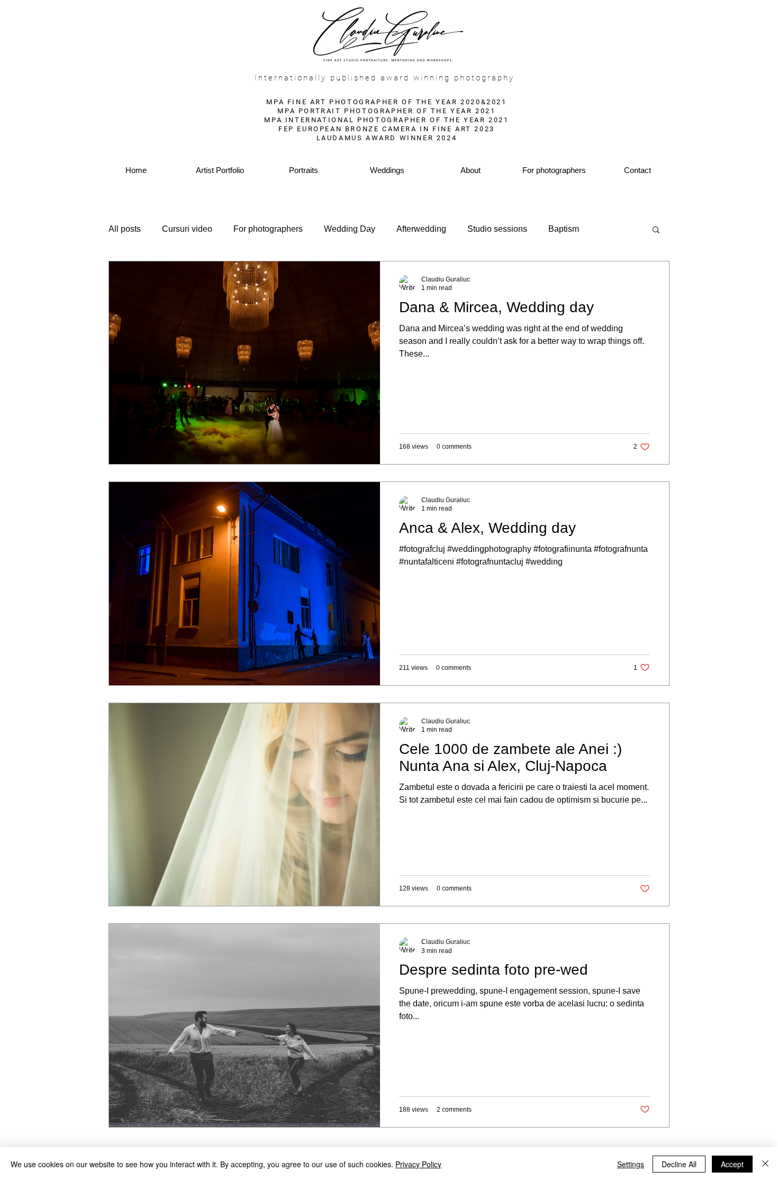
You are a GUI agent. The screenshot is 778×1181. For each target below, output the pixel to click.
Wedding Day (349, 228)
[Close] (765, 1164)
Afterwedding (421, 228)
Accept (732, 1164)
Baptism (563, 228)
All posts (124, 228)
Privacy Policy (418, 1164)
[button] (656, 230)
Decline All (679, 1164)
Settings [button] (630, 1164)
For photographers (268, 228)
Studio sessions (497, 228)
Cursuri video (187, 228)
